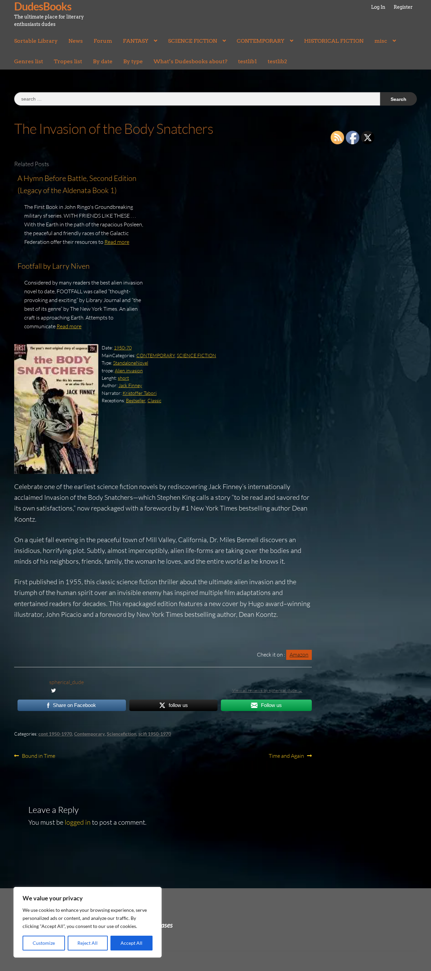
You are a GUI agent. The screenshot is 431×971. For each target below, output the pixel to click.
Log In (378, 7)
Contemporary (89, 734)
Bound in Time (38, 756)
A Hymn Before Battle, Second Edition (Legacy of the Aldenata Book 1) (77, 184)
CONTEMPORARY (261, 41)
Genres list (28, 61)
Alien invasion (129, 370)
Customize (44, 943)
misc (380, 41)
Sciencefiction (121, 734)
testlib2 (277, 61)
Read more (116, 241)
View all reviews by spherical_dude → (267, 690)
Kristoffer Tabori (140, 393)
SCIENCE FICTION (192, 41)
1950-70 (123, 347)
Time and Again (286, 756)
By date (102, 61)
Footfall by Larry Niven (54, 265)
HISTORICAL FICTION (334, 41)
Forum (103, 41)
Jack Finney (130, 385)
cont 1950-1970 (55, 734)
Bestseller (135, 400)
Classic (154, 400)
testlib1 (247, 61)
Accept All (131, 943)
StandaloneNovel (130, 363)
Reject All (87, 943)
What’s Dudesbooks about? (190, 61)
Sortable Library (36, 41)
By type (133, 61)
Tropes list (68, 61)
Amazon (299, 654)
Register (403, 7)
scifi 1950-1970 (154, 734)
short (123, 378)
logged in (78, 822)
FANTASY (135, 41)
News (75, 41)
